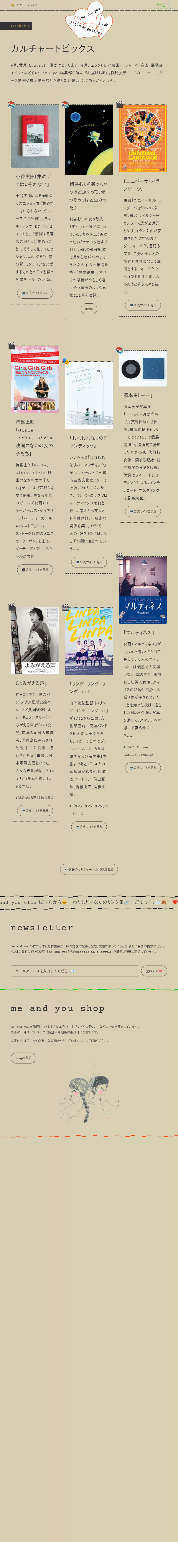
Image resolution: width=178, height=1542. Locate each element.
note (89, 309)
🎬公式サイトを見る (35, 570)
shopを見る (23, 1058)
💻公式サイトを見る (35, 293)
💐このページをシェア (24, 5)
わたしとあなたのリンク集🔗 (73, 903)
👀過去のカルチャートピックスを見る (89, 870)
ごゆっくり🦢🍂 (123, 903)
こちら (91, 81)
